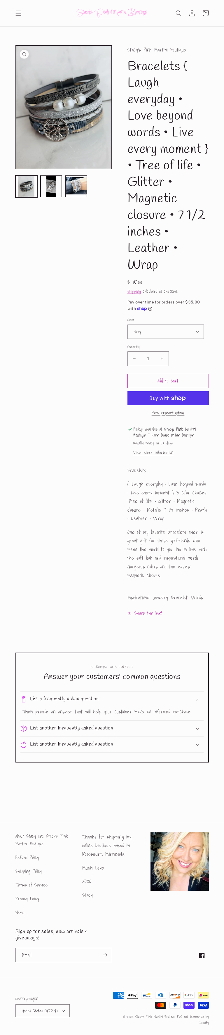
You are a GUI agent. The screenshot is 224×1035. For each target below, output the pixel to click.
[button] (18, 13)
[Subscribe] (105, 955)
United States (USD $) (40, 1011)
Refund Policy (27, 857)
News (20, 912)
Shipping (134, 291)
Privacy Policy (27, 898)
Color (131, 319)
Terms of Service (31, 885)
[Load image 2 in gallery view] (51, 186)
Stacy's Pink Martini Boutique (155, 1016)
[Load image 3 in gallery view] (76, 186)
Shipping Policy (28, 871)
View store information (153, 452)
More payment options (168, 413)
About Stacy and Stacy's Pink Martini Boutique (41, 840)
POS (179, 1016)
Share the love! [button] (148, 613)
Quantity (133, 347)
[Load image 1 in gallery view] (26, 186)
